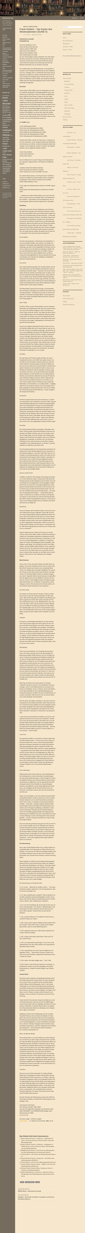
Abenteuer (4, 35)
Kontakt (82, 18)
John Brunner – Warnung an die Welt (72, 263)
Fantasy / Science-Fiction (30, 26)
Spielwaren (67, 111)
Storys (3, 81)
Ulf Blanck (7, 171)
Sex (11, 162)
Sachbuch (4, 75)
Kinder (66, 102)
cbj (8, 105)
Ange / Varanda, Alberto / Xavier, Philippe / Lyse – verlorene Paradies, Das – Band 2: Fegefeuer (73, 271)
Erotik (4, 119)
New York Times (67, 117)
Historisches (5, 51)
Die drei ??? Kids (6, 112)
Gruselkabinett (5, 132)
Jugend (66, 99)
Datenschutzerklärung (68, 304)
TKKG (3, 171)
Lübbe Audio (7, 151)
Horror (66, 96)
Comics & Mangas (69, 84)
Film (3, 46)
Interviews (4, 59)
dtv (9, 115)
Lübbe (4, 148)
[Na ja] (22, 1121)
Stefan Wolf (4, 166)
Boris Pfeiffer (5, 105)
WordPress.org (5, 187)
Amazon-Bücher (67, 78)
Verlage (65, 301)
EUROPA (9, 120)
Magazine (4, 64)
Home (64, 37)
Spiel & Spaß (5, 79)
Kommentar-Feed (6, 185)
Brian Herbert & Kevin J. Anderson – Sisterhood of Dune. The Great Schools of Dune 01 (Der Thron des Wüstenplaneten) (37, 1140)
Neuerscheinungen (69, 108)
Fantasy (4, 125)
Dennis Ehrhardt (6, 107)
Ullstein (4, 173)
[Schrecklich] (20, 1121)
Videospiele (67, 114)
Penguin (4, 152)
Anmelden (4, 181)
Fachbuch (67, 87)
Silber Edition (7, 164)
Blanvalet (6, 103)
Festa (8, 125)
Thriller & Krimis (6, 83)
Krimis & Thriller (68, 105)
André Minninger (5, 95)
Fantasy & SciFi (68, 90)
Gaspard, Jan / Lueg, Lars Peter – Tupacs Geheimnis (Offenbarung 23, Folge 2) (72, 276)
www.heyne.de (24, 1115)
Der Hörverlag (5, 109)
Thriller (9, 166)
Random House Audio (7, 159)
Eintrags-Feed (5, 183)
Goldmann (7, 130)
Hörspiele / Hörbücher (7, 57)
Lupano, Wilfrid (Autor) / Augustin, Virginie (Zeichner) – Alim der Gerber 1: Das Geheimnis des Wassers (72, 248)
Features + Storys (67, 49)
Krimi (9, 146)
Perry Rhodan (7, 155)
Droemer (5, 115)
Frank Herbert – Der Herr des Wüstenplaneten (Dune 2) (38, 1162)
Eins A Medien (6, 117)
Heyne (37, 1182)
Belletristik (67, 81)
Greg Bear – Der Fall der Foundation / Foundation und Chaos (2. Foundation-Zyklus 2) (36, 1197)
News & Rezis (66, 295)
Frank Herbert (30, 1182)
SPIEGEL (65, 120)
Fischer (5, 127)
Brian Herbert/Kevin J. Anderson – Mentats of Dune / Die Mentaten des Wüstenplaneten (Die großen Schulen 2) (38, 1174)
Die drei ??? (6, 111)
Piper (4, 157)
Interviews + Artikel (68, 46)
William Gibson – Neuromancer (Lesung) (29, 1190)
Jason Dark (5, 137)
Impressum (74, 18)
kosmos (4, 146)
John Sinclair (5, 139)
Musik (3, 68)
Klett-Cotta (5, 141)
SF (3, 164)
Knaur (5, 144)
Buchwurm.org (7, 18)
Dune (22, 1182)
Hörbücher (67, 93)
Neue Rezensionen (68, 40)
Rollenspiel (5, 73)
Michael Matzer (37, 34)
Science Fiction (5, 162)
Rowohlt (4, 161)
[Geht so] (24, 1121)
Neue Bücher (66, 43)
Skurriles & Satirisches (7, 77)
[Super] (28, 1121)
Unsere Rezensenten (68, 298)
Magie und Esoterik (6, 66)
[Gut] (26, 1121)
